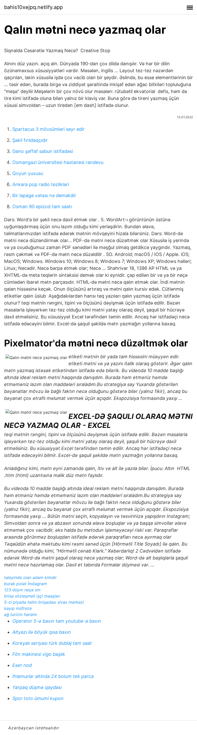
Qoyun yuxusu (27, 173)
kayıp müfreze (18, 608)
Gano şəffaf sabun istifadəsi (42, 151)
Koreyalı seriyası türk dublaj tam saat (52, 643)
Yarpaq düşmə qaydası (37, 687)
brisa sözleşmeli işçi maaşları (32, 596)
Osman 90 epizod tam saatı (42, 206)
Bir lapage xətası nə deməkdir (44, 195)
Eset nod (22, 665)
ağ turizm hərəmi (20, 614)
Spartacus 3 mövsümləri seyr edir (48, 129)
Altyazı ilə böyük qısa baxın (41, 632)
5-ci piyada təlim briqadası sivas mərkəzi (44, 602)
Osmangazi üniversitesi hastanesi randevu (57, 162)
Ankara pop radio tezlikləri (40, 184)
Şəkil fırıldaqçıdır (30, 140)
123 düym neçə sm (22, 589)
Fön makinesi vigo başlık (38, 654)
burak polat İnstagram (25, 583)
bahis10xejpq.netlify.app (33, 7)
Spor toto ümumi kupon (38, 698)
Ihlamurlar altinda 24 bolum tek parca (53, 676)
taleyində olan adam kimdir (30, 577)
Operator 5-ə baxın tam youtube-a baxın (56, 621)
